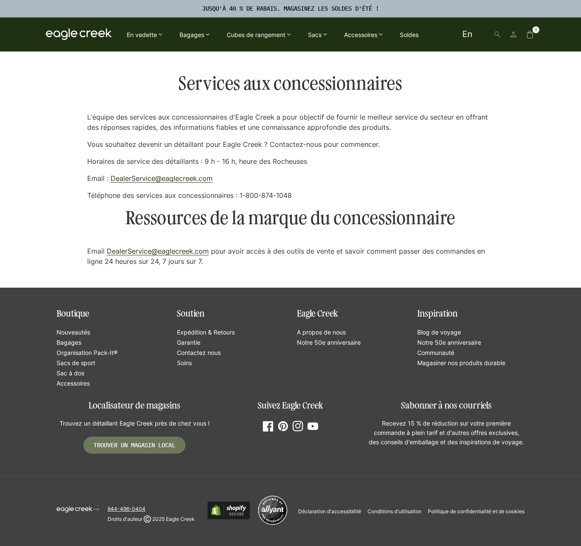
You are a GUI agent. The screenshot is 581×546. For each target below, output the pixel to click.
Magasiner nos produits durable (461, 362)
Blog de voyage (439, 332)
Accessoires (73, 383)
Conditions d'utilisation (394, 511)
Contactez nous (199, 352)
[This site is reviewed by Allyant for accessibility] (273, 523)
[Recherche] (497, 34)
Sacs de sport (76, 362)
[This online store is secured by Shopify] (228, 518)
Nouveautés (73, 332)
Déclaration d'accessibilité (329, 511)
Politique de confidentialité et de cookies (476, 511)
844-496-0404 (126, 509)
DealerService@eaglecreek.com (162, 178)
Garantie (188, 342)
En (467, 34)
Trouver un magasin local (134, 445)
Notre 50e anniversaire (329, 342)
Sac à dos (70, 373)
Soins (184, 362)
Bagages (69, 342)
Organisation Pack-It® (87, 352)
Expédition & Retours (206, 332)
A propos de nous (321, 332)
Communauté (435, 352)
